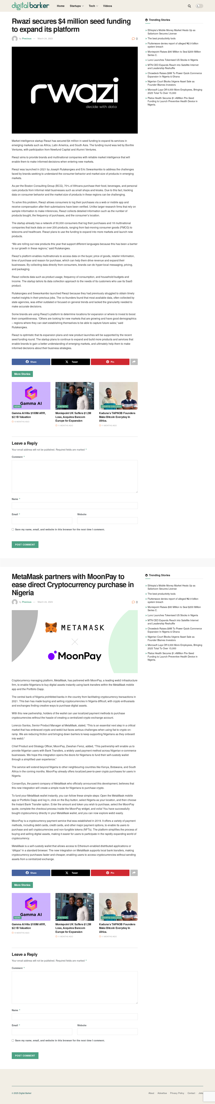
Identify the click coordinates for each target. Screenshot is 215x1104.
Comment (18, 456)
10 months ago (21, 421)
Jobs (201, 1093)
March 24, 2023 (45, 38)
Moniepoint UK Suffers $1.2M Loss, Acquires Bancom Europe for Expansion (73, 416)
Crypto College (111, 406)
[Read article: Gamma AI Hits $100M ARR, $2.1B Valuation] (31, 396)
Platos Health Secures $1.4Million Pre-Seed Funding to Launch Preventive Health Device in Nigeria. (173, 101)
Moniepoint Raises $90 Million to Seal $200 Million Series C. (174, 53)
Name (16, 499)
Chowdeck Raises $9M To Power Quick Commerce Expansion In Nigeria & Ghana (175, 74)
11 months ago (65, 425)
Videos (107, 6)
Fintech (62, 406)
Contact (191, 1093)
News (17, 406)
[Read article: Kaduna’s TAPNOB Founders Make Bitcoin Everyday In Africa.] (118, 396)
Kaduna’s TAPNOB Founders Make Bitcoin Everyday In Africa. (117, 416)
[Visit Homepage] (31, 6)
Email (16, 514)
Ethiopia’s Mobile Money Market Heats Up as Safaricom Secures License (171, 31)
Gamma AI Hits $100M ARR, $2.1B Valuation (29, 415)
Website (82, 514)
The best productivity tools (162, 38)
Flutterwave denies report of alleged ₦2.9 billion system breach (173, 45)
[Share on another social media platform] (134, 362)
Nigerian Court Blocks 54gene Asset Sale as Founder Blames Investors (171, 83)
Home (60, 6)
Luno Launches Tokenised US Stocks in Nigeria (173, 59)
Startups (75, 6)
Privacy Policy (177, 1093)
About (151, 1093)
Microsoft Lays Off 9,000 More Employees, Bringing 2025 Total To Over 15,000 (175, 91)
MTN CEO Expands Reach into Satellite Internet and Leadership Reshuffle (173, 66)
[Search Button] (189, 6)
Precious (26, 38)
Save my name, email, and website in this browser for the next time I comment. (60, 529)
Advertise (162, 1093)
